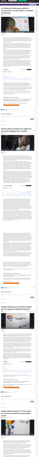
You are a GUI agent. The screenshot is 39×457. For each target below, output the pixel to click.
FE (28, 37)
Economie (31, 3)
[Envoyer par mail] (15, 109)
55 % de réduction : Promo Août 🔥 (22, 0)
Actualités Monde (35, 3)
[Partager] (27, 15)
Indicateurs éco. (28, 3)
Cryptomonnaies (17, 3)
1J (4, 73)
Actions (20, 3)
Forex (14, 3)
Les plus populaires (8, 3)
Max (12, 73)
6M (8, 73)
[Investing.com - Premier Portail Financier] (4, 0)
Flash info (12, 3)
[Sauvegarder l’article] (29, 15)
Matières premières (24, 3)
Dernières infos (3, 3)
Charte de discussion (3, 403)
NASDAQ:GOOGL (14, 440)
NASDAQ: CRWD (23, 263)
